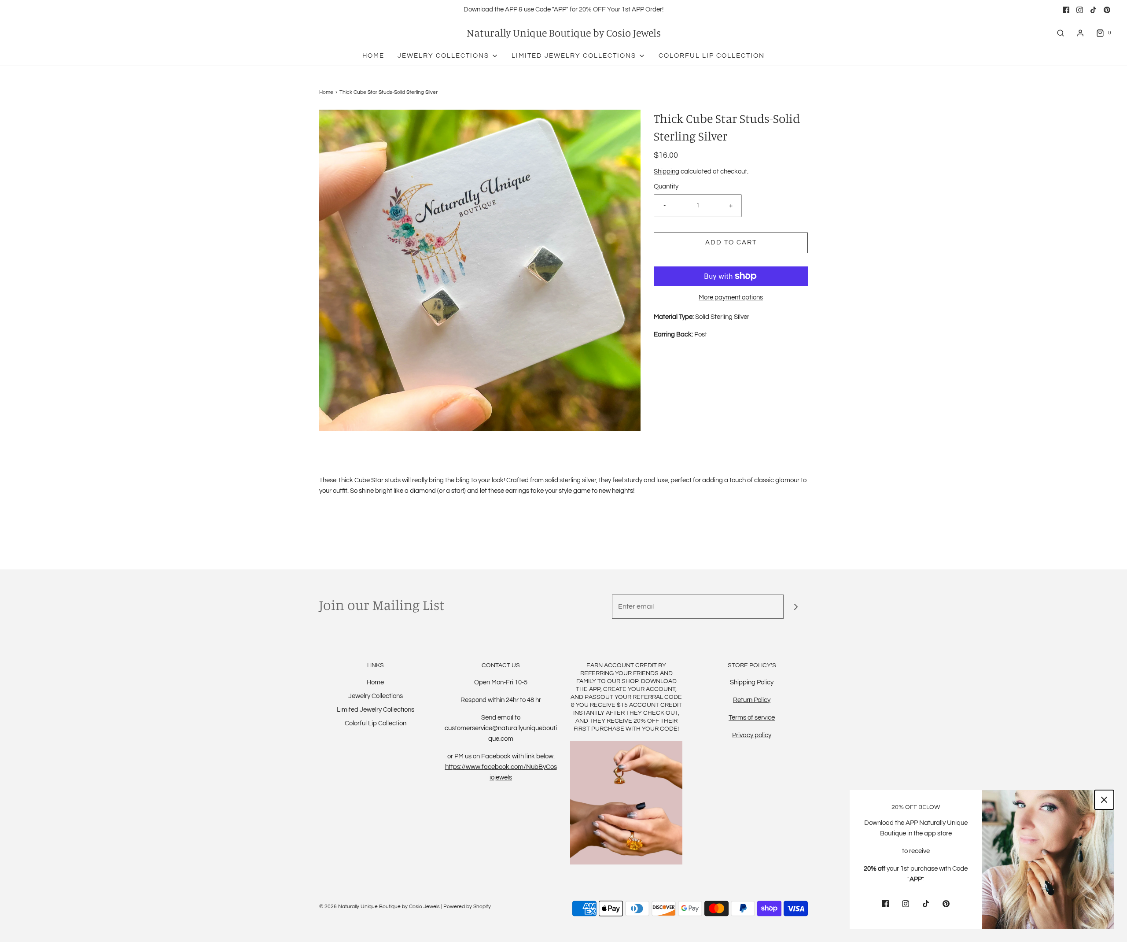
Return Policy (751, 700)
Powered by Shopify (467, 906)
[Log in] (1080, 33)
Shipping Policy (751, 682)
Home (373, 55)
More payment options (731, 297)
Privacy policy (751, 735)
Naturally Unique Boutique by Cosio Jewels (564, 32)
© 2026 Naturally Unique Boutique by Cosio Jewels (379, 906)
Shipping (666, 171)
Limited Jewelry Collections (375, 709)
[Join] (796, 607)
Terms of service (752, 717)
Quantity (666, 186)
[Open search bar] (1060, 32)
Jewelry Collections (375, 696)
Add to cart (731, 242)
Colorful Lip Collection (712, 55)
